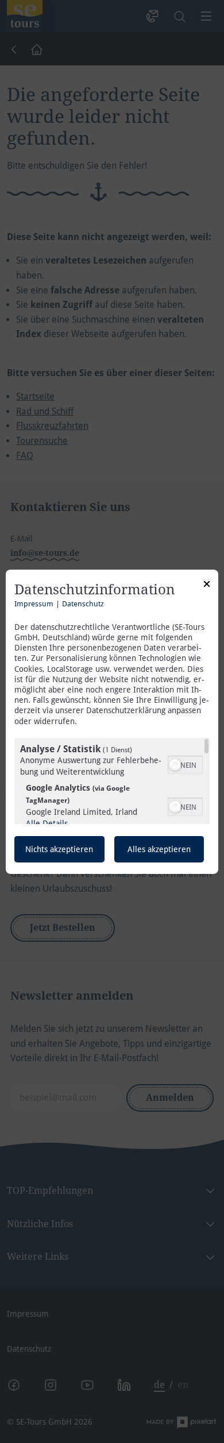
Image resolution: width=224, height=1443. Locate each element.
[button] (175, 765)
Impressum (33, 603)
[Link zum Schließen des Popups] (207, 585)
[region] (112, 781)
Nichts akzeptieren (59, 849)
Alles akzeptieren (159, 849)
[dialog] (112, 721)
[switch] (185, 764)
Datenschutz (83, 603)
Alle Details (47, 823)
